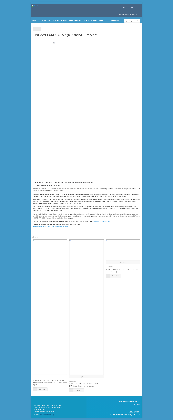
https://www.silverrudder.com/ (101, 221)
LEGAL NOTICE (134, 412)
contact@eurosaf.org (46, 415)
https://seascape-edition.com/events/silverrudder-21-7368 (50, 226)
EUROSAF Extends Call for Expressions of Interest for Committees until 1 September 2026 (50, 382)
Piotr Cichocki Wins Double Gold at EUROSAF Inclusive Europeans (83, 384)
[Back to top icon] (164, 416)
